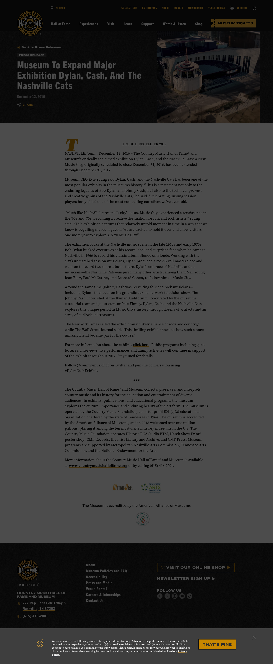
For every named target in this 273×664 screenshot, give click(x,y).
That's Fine (217, 644)
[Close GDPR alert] (254, 637)
